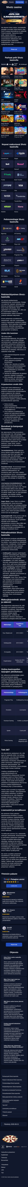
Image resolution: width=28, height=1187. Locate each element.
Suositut (3, 64)
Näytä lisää (14, 944)
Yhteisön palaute (7, 1112)
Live (10, 64)
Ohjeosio (4, 1115)
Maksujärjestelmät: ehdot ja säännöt (12, 1097)
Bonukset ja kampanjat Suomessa (11, 1090)
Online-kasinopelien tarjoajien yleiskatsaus (10, 1101)
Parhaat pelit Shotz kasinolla (10, 1076)
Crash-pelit (16, 64)
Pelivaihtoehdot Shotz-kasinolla (11, 1093)
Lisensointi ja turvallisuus (9, 1108)
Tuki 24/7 (4, 1105)
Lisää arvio (14, 885)
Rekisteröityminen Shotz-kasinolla (11, 1086)
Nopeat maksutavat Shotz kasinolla (12, 1080)
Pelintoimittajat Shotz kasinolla (10, 1083)
